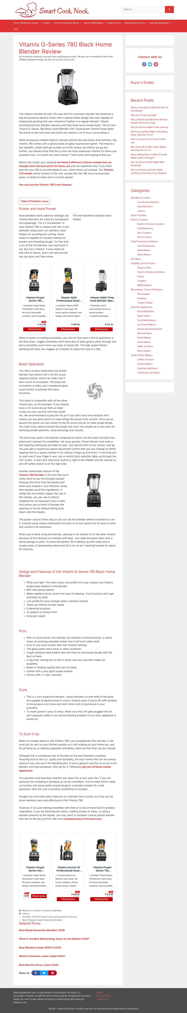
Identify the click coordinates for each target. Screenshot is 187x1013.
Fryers (140, 276)
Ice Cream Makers (146, 324)
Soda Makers (144, 342)
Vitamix (26, 913)
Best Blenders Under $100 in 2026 (40, 947)
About (100, 992)
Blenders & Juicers (29, 23)
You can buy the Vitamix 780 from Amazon (45, 184)
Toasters (141, 280)
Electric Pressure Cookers (151, 224)
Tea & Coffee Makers (93, 23)
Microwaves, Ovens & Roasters (147, 289)
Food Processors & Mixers (66, 23)
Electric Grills (144, 267)
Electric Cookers (139, 219)
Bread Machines (145, 311)
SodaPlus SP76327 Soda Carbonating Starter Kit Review (49, 916)
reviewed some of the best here (82, 818)
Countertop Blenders (51, 910)
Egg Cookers (144, 315)
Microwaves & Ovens (135, 23)
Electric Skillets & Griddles (151, 272)
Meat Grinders (144, 333)
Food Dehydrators (146, 320)
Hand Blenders (145, 206)
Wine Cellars (143, 350)
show (45, 201)
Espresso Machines (147, 368)
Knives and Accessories (149, 329)
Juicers (141, 210)
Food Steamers (145, 228)
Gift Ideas (136, 259)
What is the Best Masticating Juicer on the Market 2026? (54, 938)
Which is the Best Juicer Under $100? (42, 956)
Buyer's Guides (138, 215)
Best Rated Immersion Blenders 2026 (42, 930)
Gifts (16, 29)
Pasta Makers (144, 337)
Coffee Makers (145, 363)
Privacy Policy (104, 995)
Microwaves (143, 294)
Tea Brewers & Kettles (148, 372)
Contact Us (102, 999)
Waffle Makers (144, 285)
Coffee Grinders (145, 359)
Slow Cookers (144, 237)
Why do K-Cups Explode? (144, 115)
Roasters (142, 298)
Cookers (46, 23)
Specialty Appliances (159, 23)
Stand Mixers (144, 254)
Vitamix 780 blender (31, 474)
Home (16, 23)
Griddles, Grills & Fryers (143, 263)
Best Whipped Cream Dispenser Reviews (42, 920)
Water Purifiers (145, 346)
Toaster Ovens (144, 302)
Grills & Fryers (114, 23)
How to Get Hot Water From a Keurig (149, 127)
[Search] (169, 9)
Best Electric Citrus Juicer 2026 (38, 964)
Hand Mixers (143, 250)
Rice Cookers (144, 232)
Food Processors (146, 245)
